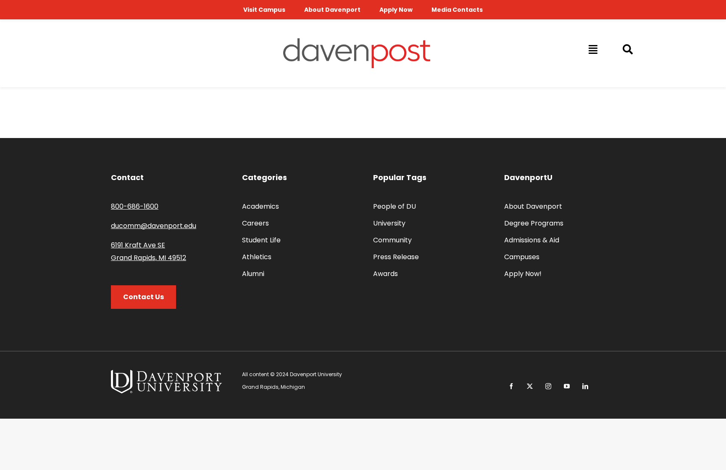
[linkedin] (585, 386)
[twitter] (530, 386)
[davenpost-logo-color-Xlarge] (356, 41)
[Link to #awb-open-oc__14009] (592, 49)
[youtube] (567, 386)
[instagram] (548, 386)
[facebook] (511, 386)
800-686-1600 (134, 206)
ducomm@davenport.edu (153, 226)
